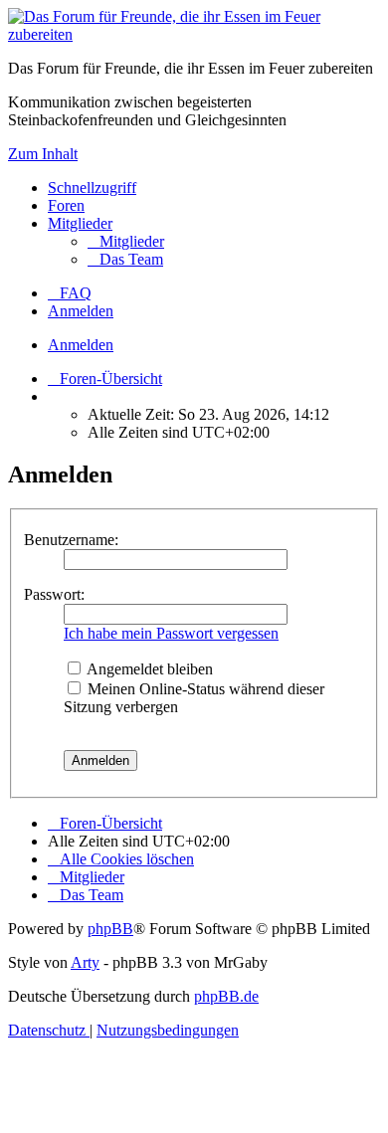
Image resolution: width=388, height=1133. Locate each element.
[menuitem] (126, 241)
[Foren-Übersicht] (194, 34)
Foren (66, 205)
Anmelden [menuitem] (80, 310)
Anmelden (80, 344)
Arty (85, 962)
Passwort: (54, 594)
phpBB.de (226, 996)
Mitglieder (80, 223)
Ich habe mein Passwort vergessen (171, 633)
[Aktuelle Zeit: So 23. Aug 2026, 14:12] (54, 396)
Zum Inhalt (43, 153)
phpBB (110, 928)
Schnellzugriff (92, 187)
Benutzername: (71, 539)
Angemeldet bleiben (148, 669)
